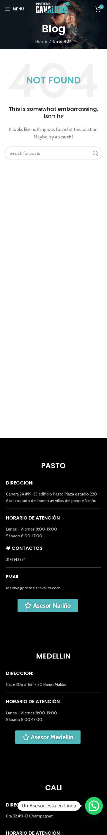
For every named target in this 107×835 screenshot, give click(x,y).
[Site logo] (54, 8)
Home (41, 41)
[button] (94, 806)
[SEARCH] (96, 153)
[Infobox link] (53, 497)
